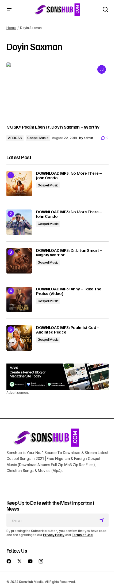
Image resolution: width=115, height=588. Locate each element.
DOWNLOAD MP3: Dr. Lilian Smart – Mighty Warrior (69, 252)
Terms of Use (82, 535)
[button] (9, 9)
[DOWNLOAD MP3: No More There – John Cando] (19, 183)
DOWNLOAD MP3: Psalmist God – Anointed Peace (67, 330)
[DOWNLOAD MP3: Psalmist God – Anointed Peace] (19, 338)
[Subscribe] (102, 520)
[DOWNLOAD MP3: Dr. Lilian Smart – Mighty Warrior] (19, 261)
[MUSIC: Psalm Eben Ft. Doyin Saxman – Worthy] (57, 91)
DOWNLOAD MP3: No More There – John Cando (69, 175)
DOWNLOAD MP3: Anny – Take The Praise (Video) (68, 291)
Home (11, 28)
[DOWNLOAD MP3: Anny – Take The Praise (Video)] (19, 299)
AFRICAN (15, 138)
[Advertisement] (57, 377)
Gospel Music (37, 138)
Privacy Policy (53, 535)
